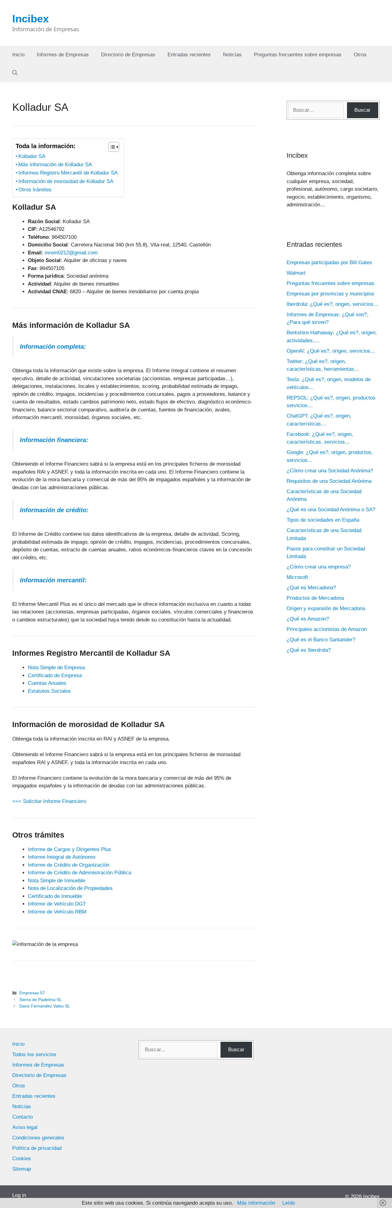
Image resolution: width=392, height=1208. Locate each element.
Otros (360, 55)
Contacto (22, 1117)
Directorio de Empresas (128, 55)
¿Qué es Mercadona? (311, 588)
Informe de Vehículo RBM (57, 912)
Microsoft (297, 577)
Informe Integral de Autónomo (61, 857)
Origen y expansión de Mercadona (326, 608)
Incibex (30, 18)
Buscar (362, 110)
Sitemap (21, 1169)
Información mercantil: (53, 580)
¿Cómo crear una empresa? (319, 567)
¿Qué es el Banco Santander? (321, 640)
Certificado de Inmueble (55, 896)
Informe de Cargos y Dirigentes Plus (69, 849)
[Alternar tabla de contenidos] (111, 147)
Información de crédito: (54, 510)
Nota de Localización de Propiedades (70, 888)
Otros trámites (34, 190)
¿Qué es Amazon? (308, 619)
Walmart (296, 273)
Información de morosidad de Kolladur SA (65, 181)
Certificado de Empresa (55, 675)
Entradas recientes (189, 55)
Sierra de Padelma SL (40, 999)
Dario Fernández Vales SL (44, 1006)
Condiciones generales (38, 1138)
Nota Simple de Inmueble (56, 880)
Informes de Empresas (63, 55)
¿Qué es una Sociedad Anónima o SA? (331, 509)
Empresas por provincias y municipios (330, 294)
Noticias (232, 55)
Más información (256, 1203)
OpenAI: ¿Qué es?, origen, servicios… (331, 351)
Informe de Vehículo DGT (57, 904)
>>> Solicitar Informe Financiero (49, 801)
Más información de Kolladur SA (55, 164)
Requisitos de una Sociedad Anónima (329, 481)
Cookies (21, 1158)
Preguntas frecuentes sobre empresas (297, 55)
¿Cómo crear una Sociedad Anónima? (330, 471)
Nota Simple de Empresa (56, 667)
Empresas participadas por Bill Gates (329, 262)
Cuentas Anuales (47, 683)
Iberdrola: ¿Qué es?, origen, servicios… (333, 304)
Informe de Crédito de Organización (68, 865)
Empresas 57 (32, 992)
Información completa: (53, 346)
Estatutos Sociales (49, 691)
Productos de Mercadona (315, 598)
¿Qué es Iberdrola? (309, 650)
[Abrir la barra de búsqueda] (15, 73)
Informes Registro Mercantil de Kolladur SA (68, 173)
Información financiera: (54, 440)
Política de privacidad (37, 1148)
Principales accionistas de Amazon (327, 629)
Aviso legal (24, 1127)
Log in (19, 1195)
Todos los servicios (34, 1054)
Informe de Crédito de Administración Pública (79, 873)
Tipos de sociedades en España (323, 520)
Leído (288, 1203)
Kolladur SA (31, 156)
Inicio (18, 55)
